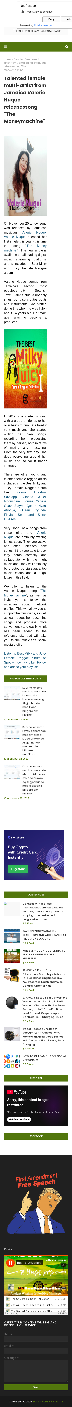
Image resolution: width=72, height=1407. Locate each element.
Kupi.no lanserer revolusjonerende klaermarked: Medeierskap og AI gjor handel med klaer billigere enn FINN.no (34, 701)
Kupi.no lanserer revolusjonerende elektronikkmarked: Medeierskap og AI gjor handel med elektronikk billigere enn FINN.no (34, 780)
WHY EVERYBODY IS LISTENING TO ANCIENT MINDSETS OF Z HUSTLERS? (44, 954)
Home (7, 59)
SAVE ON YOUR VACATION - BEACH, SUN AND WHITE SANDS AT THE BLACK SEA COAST (44, 935)
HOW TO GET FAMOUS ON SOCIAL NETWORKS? (44, 1058)
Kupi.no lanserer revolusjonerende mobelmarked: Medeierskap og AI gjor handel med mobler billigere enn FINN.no (34, 740)
